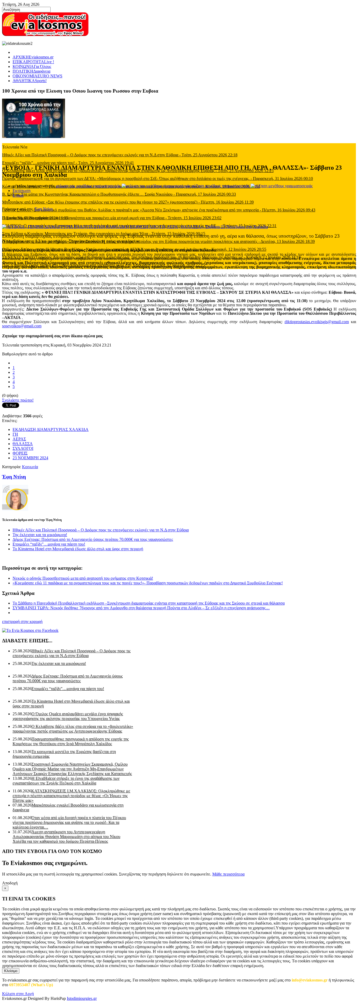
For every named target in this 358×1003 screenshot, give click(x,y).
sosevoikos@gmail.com (21, 326)
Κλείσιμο (10, 971)
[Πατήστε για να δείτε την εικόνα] (135, 227)
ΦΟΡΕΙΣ (20, 453)
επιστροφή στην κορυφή (22, 621)
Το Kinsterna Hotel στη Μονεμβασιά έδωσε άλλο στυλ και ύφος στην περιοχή (78, 549)
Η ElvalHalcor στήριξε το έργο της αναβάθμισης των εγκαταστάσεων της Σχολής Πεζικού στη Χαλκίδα (66, 780)
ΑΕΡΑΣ (19, 439)
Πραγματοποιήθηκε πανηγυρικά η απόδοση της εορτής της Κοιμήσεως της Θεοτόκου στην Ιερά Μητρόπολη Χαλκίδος (71, 741)
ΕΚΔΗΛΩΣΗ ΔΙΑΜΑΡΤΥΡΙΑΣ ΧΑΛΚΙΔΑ (51, 429)
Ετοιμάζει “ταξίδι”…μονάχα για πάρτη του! (49, 544)
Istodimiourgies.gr (82, 998)
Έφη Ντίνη (44, 209)
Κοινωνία (30, 467)
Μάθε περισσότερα (228, 874)
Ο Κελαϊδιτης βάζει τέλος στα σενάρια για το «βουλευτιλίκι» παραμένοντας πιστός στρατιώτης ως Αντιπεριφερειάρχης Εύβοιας (73, 728)
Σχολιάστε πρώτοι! (18, 400)
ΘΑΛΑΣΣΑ (23, 443)
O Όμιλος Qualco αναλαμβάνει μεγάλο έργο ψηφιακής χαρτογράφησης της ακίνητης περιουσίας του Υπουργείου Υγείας (68, 716)
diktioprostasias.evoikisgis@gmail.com (317, 321)
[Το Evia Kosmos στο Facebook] (179, 630)
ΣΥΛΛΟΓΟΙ (23, 448)
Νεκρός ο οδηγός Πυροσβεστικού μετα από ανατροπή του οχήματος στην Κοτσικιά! (83, 578)
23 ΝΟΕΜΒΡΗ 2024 (30, 458)
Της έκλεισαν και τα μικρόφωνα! (40, 534)
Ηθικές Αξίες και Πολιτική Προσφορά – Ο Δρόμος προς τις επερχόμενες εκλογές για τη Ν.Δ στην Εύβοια (101, 530)
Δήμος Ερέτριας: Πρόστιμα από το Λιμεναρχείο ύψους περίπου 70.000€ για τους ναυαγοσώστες (93, 539)
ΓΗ (15, 434)
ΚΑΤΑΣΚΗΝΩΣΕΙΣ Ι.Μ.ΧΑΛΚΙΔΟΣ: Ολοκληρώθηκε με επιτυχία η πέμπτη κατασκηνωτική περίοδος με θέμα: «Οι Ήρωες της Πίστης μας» (71, 796)
